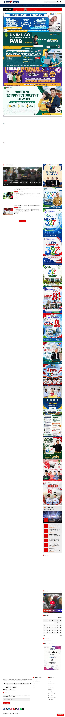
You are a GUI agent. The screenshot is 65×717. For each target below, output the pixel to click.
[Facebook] (4, 709)
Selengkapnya (22, 220)
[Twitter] (7, 709)
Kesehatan (15, 207)
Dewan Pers (35, 683)
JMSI (34, 687)
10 (60, 625)
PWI (34, 685)
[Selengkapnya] (17, 678)
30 (57, 632)
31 (60, 632)
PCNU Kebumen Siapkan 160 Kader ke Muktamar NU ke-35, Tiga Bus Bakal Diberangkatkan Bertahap (54, 540)
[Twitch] (18, 709)
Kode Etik (50, 689)
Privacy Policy (50, 695)
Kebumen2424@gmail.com (10, 689)
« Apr (44, 635)
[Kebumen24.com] (11, 1)
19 (47, 630)
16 (57, 627)
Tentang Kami (50, 699)
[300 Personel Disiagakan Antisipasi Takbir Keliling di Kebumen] (22, 176)
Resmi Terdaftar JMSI (52, 697)
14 (52, 627)
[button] (57, 2)
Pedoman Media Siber (52, 693)
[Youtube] (14, 709)
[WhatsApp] (21, 709)
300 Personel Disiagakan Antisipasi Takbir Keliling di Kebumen (22, 182)
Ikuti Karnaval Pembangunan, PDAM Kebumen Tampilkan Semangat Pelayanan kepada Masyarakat (54, 525)
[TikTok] (23, 709)
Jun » (61, 635)
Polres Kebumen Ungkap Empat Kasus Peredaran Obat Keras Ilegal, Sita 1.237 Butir (54, 530)
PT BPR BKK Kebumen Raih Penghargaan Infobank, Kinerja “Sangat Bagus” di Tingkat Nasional (54, 549)
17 (60, 627)
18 (44, 630)
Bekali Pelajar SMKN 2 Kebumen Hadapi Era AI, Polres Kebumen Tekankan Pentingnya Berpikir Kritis (54, 535)
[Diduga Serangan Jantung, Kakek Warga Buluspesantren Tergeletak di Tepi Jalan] (8, 195)
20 (49, 630)
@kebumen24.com (47, 640)
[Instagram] (11, 709)
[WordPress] (9, 709)
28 (52, 632)
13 (49, 627)
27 (49, 632)
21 (52, 630)
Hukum (6, 180)
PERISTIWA (16, 191)
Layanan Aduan (51, 691)
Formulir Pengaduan (51, 683)
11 (44, 627)
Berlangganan (6, 703)
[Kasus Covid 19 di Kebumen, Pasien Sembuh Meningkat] (8, 211)
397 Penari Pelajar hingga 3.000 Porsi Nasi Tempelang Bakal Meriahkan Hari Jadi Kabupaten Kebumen (54, 545)
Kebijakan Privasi (51, 687)
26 (47, 632)
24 (60, 630)
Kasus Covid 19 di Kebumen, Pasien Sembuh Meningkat (27, 205)
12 (47, 627)
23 (57, 630)
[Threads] (16, 709)
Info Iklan (50, 685)
